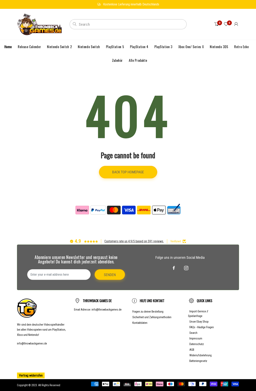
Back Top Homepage (128, 172)
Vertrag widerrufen (31, 375)
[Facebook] (174, 268)
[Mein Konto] (236, 24)
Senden (110, 275)
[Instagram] (186, 268)
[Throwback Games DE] (40, 24)
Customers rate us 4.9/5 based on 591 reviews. (134, 241)
